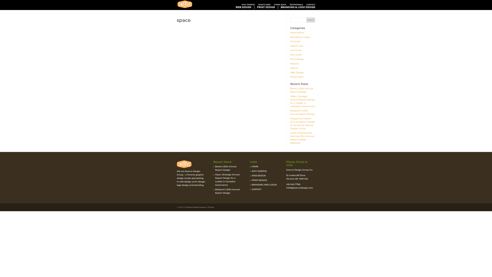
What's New (297, 77)
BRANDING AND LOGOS (264, 185)
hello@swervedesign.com (299, 188)
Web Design (297, 72)
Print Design (297, 59)
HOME (255, 166)
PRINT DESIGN (266, 7)
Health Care (296, 46)
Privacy (211, 207)
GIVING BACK (280, 4)
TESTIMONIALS (296, 4)
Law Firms (296, 50)
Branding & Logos (300, 37)
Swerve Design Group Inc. (196, 207)
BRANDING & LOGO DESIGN (298, 7)
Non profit (296, 54)
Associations (297, 32)
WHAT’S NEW (264, 4)
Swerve (294, 68)
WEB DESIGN (243, 7)
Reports (294, 63)
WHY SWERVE (248, 4)
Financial (295, 41)
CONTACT (310, 4)
